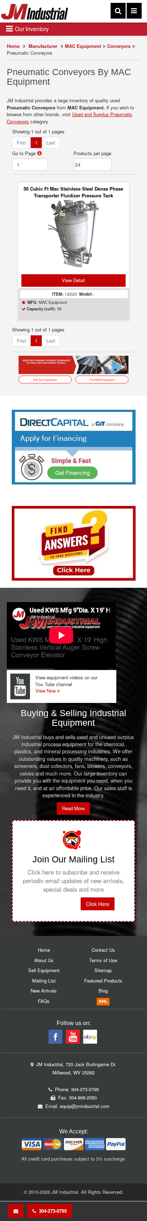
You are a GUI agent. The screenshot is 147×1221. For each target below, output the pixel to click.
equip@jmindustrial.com (85, 1106)
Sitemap (103, 970)
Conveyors (119, 46)
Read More (73, 808)
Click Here (97, 903)
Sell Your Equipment (45, 379)
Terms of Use (103, 960)
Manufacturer (43, 46)
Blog (103, 990)
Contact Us (103, 949)
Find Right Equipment (102, 379)
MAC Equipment (83, 46)
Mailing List (44, 980)
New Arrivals (44, 990)
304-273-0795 (51, 1210)
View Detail (73, 280)
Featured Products (103, 980)
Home (13, 46)
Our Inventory (31, 29)
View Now (46, 690)
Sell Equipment (44, 970)
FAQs (44, 1001)
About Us (44, 960)
